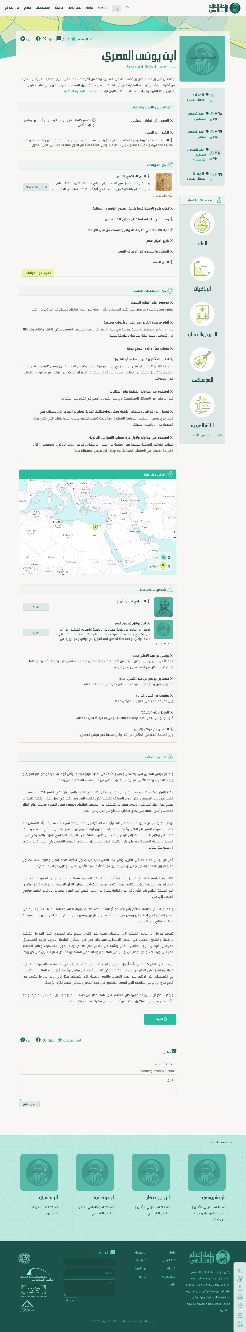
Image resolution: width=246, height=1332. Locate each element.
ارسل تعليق (29, 1104)
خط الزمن (74, 7)
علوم (27, 7)
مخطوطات (43, 7)
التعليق (171, 1080)
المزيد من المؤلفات (38, 273)
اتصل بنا (141, 1260)
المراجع (158, 1019)
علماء (89, 7)
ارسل (71, 1300)
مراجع (142, 1276)
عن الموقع (12, 7)
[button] (95, 528)
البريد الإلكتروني (165, 1063)
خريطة (58, 7)
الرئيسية (103, 7)
